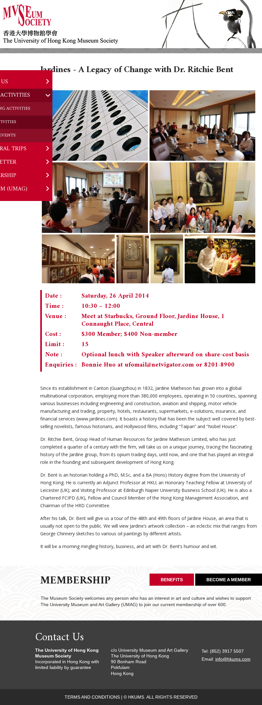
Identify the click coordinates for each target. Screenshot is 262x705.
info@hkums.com (232, 659)
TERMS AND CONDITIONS (92, 697)
